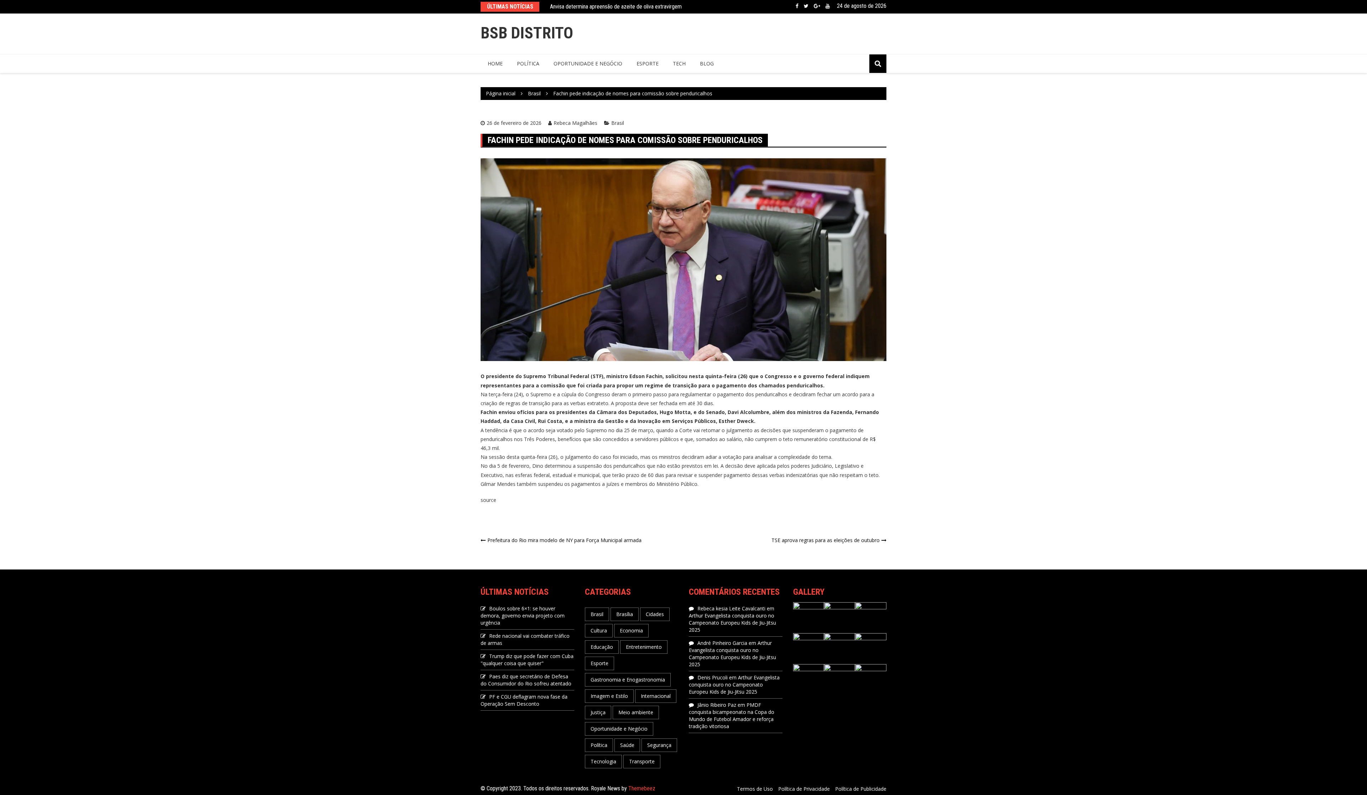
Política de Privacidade (804, 788)
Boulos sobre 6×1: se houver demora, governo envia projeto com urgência (523, 615)
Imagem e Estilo (609, 696)
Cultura (599, 630)
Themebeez (641, 788)
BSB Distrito (527, 32)
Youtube (828, 6)
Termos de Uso (755, 788)
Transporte (642, 761)
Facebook (797, 6)
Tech (679, 63)
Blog (707, 63)
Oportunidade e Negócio (588, 63)
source (488, 500)
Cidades (655, 614)
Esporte (648, 63)
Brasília (624, 614)
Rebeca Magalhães (575, 123)
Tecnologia (603, 761)
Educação (602, 646)
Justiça (598, 712)
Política (528, 63)
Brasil (617, 123)
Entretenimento (644, 646)
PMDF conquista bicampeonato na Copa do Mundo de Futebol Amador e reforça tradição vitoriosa (731, 715)
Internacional (656, 696)
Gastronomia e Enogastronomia (628, 679)
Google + (817, 6)
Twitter (806, 6)
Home (495, 63)
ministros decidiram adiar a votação (700, 457)
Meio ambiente (635, 712)
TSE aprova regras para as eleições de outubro (825, 540)
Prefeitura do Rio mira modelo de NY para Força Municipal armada (564, 540)
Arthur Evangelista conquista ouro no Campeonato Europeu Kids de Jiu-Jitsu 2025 (732, 622)
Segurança (659, 745)
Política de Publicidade (860, 788)
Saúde (627, 745)
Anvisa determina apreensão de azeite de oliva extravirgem (616, 6)
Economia (631, 630)
